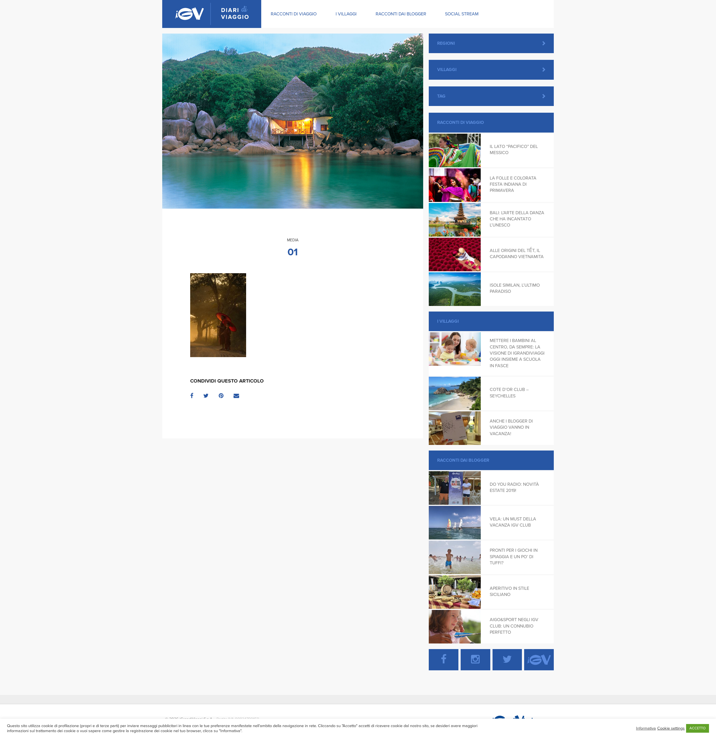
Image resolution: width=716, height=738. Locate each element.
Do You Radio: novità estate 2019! (514, 487)
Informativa (646, 728)
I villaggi (346, 14)
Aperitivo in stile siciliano (509, 591)
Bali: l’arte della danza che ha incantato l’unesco (517, 219)
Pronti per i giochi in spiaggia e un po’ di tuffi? (514, 557)
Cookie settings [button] (671, 728)
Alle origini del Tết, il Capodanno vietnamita (517, 254)
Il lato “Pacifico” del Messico (514, 149)
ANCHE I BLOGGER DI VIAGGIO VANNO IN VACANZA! (511, 427)
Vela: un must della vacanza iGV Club (513, 522)
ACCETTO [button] (697, 728)
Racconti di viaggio (294, 14)
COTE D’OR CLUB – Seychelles (509, 393)
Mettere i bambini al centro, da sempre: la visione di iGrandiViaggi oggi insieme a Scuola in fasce (517, 353)
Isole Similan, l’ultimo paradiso (515, 288)
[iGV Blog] (211, 14)
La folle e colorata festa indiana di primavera (513, 184)
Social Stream (462, 14)
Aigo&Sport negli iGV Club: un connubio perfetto (514, 626)
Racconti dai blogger (401, 14)
